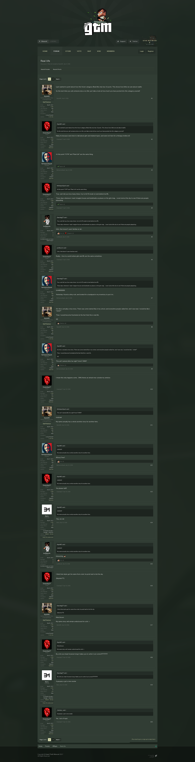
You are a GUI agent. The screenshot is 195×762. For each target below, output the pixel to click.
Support (123, 41)
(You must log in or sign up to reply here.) (143, 739)
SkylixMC (60, 64)
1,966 (52, 139)
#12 (152, 465)
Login (142, 51)
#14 (152, 522)
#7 (152, 298)
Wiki (99, 51)
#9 (152, 369)
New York (51, 178)
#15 (152, 564)
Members (111, 51)
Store (68, 51)
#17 (152, 625)
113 (52, 142)
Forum (56, 51)
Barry (47, 516)
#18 (152, 657)
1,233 (52, 522)
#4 (152, 208)
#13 (152, 491)
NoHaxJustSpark (47, 164)
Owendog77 (47, 133)
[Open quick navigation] (156, 746)
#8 (152, 327)
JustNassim (46, 226)
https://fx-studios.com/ (48, 537)
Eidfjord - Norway (49, 534)
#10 (152, 389)
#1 (152, 98)
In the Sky (51, 117)
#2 (152, 139)
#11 (152, 425)
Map (89, 51)
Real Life (50, 64)
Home (45, 51)
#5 (152, 237)
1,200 (52, 106)
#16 (152, 586)
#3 (152, 170)
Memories (51, 147)
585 (52, 170)
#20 (152, 722)
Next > (58, 79)
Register (151, 51)
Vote (79, 51)
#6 (152, 259)
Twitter (135, 41)
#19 (152, 685)
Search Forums (45, 69)
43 (52, 173)
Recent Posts (57, 69)
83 (52, 110)
